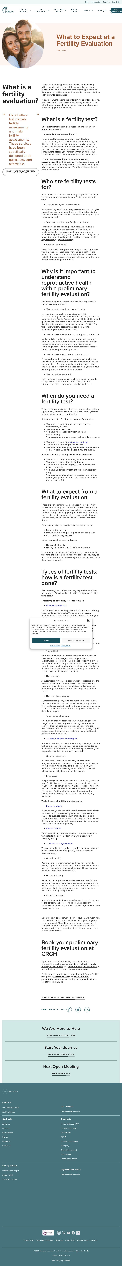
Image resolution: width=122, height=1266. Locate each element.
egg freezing (48, 239)
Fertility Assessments (69, 1158)
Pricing (101, 10)
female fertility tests (60, 159)
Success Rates (7, 1132)
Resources (6, 1141)
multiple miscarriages (78, 442)
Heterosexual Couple (10, 1170)
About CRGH (74, 10)
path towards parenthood (54, 94)
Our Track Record (59, 10)
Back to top (13, 1091)
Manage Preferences (76, 640)
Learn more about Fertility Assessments (62, 997)
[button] (89, 620)
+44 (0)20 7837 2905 (10, 1107)
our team (46, 89)
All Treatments (41, 10)
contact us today (61, 976)
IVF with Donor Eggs (69, 1128)
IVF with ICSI (66, 1132)
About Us (6, 1124)
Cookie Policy (55, 646)
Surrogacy (65, 1145)
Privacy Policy (66, 646)
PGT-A (63, 1137)
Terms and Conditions (44, 1240)
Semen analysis (54, 805)
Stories (5, 1137)
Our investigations (50, 126)
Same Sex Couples (9, 1179)
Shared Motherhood (69, 1150)
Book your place (61, 1073)
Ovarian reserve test (56, 605)
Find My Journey (24, 10)
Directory (5, 1128)
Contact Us (95, 2)
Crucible (67, 1260)
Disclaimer (59, 1240)
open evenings (79, 969)
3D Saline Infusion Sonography (61, 738)
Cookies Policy (28, 1240)
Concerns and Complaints (87, 1240)
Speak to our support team (61, 1035)
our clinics (91, 507)
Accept (46, 640)
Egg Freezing (66, 1154)
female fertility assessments (82, 966)
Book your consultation (61, 1054)
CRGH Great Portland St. (70, 1111)
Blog (87, 2)
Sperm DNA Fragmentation (59, 843)
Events (87, 10)
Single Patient (7, 1175)
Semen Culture (53, 828)
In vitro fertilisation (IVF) (70, 1124)
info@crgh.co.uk (8, 1112)
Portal (105, 2)
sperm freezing (65, 239)
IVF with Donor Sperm (69, 1141)
